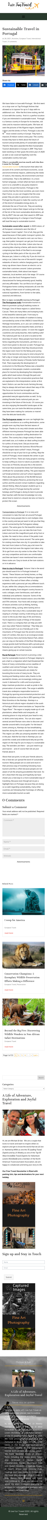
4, (25, 1055)
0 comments (12, 41)
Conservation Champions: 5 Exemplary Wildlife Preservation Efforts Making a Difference (22, 977)
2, (19, 1055)
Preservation (21, 984)
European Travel (25, 38)
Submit (9, 1277)
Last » (35, 1055)
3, (22, 1055)
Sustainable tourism (10, 166)
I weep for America (15, 920)
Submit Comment (33, 869)
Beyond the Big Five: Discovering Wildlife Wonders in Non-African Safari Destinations (22, 1034)
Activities (15, 38)
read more (9, 933)
